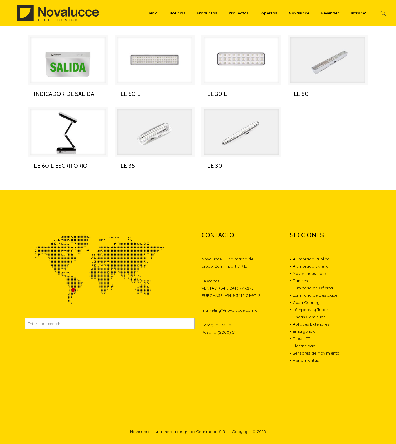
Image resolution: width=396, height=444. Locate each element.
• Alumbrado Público (310, 259)
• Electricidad (302, 345)
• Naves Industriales (309, 273)
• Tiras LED (300, 338)
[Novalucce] (58, 13)
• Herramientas (304, 360)
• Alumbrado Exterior (310, 266)
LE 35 (128, 165)
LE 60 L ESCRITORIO (61, 165)
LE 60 (301, 93)
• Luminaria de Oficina (311, 287)
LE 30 (214, 165)
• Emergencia (303, 331)
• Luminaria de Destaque (313, 295)
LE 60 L (130, 93)
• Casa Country (304, 302)
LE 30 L (217, 93)
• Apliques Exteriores (309, 324)
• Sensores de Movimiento (314, 353)
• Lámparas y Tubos (309, 309)
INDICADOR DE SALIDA (64, 93)
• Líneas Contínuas (308, 316)
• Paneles (299, 280)
